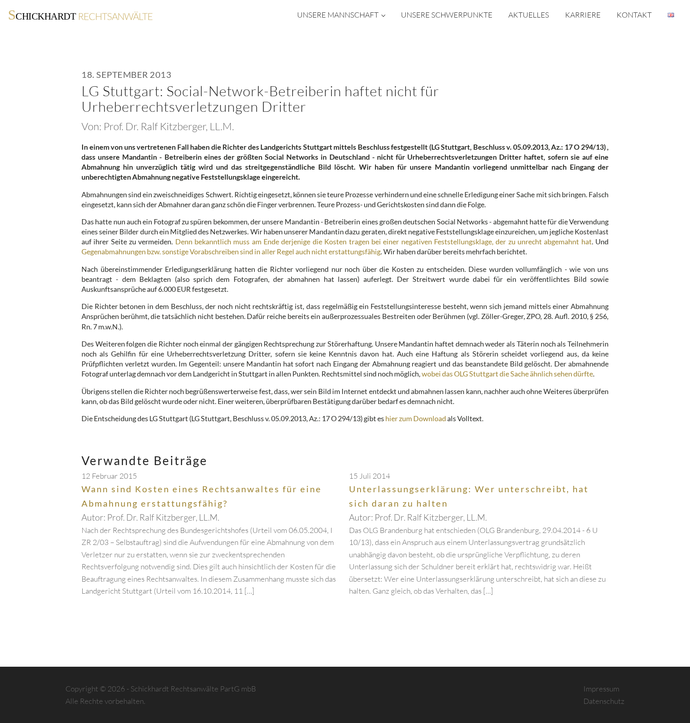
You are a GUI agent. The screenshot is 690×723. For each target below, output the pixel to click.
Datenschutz (604, 701)
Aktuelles (528, 15)
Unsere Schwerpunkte (446, 15)
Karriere (583, 15)
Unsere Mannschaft (338, 15)
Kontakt (634, 15)
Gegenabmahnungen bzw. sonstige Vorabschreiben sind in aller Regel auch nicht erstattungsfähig (231, 251)
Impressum (601, 688)
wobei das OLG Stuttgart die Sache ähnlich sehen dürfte (507, 373)
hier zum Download (415, 418)
